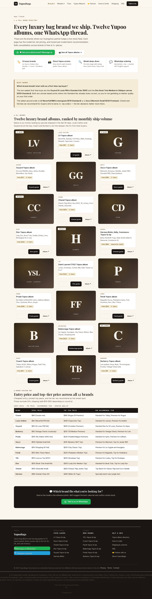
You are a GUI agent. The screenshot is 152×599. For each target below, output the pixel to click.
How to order (117, 541)
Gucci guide (118, 187)
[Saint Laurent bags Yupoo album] (64, 284)
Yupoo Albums (79, 4)
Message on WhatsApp (25, 549)
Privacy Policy (59, 531)
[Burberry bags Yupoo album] (105, 380)
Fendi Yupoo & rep (90, 545)
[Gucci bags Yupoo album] (105, 187)
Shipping (115, 4)
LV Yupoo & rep (59, 537)
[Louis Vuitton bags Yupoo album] (64, 155)
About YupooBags (119, 556)
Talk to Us (132, 4)
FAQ (122, 4)
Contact (86, 531)
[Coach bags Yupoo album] (21, 380)
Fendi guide (118, 316)
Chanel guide (76, 219)
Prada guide (33, 316)
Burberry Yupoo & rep (91, 556)
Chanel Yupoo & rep (61, 545)
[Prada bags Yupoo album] (21, 316)
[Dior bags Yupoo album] (21, 251)
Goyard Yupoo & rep (61, 553)
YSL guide (76, 284)
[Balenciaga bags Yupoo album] (62, 348)
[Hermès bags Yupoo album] (105, 251)
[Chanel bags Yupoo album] (63, 219)
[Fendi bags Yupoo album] (105, 316)
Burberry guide (118, 380)
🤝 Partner (91, 4)
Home (15, 16)
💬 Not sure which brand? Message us (36, 52)
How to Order (103, 4)
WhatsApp (96, 594)
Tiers (69, 4)
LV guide (76, 155)
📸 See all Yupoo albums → (70, 52)
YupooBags (23, 3)
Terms (16, 531)
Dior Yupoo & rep (60, 549)
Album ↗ (88, 155)
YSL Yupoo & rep (89, 537)
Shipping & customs (119, 545)
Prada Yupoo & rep (90, 553)
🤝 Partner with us (119, 553)
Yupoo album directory (120, 537)
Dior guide (34, 251)
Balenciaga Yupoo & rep (92, 549)
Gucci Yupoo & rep (61, 541)
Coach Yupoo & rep (90, 541)
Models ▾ (61, 4)
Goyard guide (34, 187)
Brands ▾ (51, 4)
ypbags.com (31, 594)
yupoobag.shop (96, 586)
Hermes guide (118, 251)
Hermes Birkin (59, 556)
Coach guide (34, 380)
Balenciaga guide (75, 348)
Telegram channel (24, 553)
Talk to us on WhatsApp (77, 502)
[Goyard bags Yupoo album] (21, 187)
